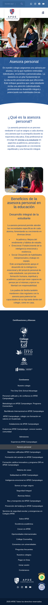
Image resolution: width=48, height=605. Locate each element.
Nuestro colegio (24, 386)
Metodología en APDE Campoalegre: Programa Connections (22, 404)
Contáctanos (24, 570)
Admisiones (24, 437)
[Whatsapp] (31, 4)
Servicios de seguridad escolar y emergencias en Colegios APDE (22, 512)
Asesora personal (24, 447)
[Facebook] (39, 4)
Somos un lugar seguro (24, 486)
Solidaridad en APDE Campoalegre (24, 475)
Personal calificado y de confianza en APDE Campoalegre (20, 397)
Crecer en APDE (24, 529)
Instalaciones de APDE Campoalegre (24, 424)
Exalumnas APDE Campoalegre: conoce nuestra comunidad (22, 430)
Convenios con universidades (24, 544)
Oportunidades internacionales (24, 534)
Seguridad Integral (24, 491)
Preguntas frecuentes (24, 549)
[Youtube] (43, 4)
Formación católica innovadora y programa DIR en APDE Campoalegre (23, 463)
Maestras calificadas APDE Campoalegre (24, 452)
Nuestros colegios (24, 555)
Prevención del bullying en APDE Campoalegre (24, 506)
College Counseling (24, 539)
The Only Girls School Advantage (24, 391)
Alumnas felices (24, 496)
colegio (16, 68)
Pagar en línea (24, 560)
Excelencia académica (24, 524)
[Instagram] (35, 4)
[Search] (21, 4)
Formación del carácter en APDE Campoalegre (24, 457)
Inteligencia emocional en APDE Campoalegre (24, 480)
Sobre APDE (24, 519)
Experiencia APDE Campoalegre (24, 442)
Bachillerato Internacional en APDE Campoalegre (24, 411)
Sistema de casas (24, 470)
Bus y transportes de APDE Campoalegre (24, 501)
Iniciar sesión (24, 565)
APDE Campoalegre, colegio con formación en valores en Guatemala (22, 417)
